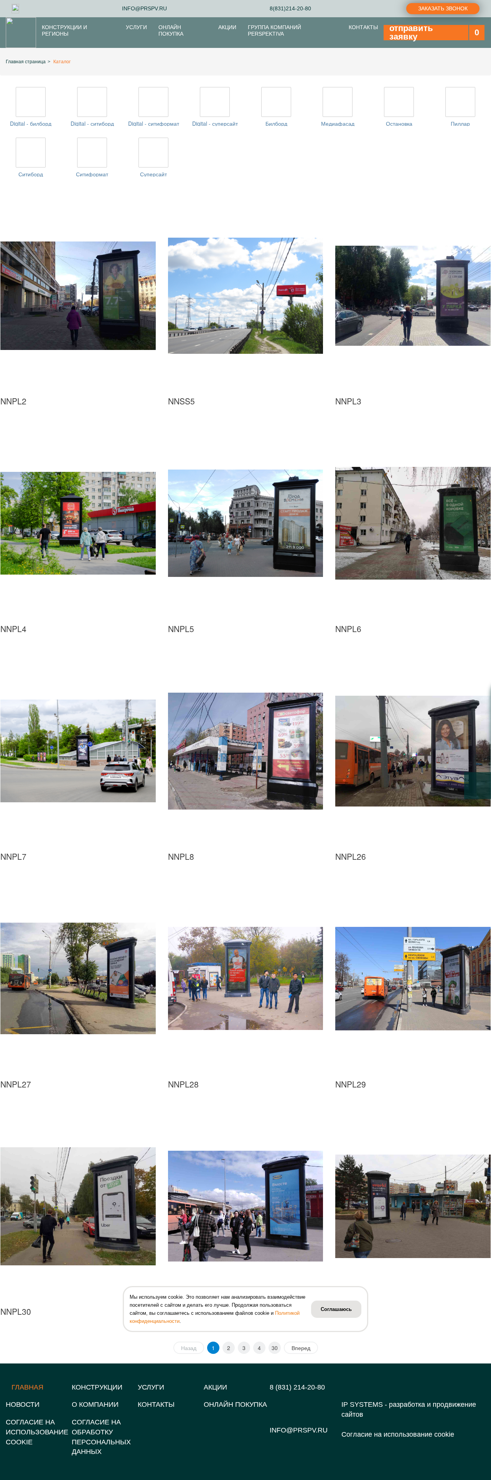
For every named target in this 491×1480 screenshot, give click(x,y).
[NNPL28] (245, 978)
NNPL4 (13, 628)
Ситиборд (30, 174)
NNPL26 (350, 856)
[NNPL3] (413, 296)
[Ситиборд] (31, 153)
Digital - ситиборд (92, 123)
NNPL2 (13, 401)
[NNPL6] (413, 523)
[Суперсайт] (153, 153)
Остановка (399, 123)
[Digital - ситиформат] (153, 102)
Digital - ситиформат (153, 123)
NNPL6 (348, 628)
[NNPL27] (78, 978)
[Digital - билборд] (31, 102)
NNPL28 (183, 1084)
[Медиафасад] (338, 102)
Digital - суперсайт (215, 123)
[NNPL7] (78, 751)
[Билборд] (276, 102)
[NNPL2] (78, 296)
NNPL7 (13, 856)
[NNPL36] (413, 1206)
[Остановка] (399, 102)
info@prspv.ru (299, 1430)
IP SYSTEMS (362, 1404)
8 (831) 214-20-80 (297, 1387)
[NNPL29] (413, 978)
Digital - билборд (30, 123)
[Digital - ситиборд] (92, 102)
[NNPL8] (245, 751)
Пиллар (460, 123)
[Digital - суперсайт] (215, 102)
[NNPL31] (245, 1206)
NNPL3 (348, 401)
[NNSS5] (245, 296)
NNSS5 (181, 401)
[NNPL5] (245, 523)
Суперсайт (153, 174)
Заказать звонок (443, 8)
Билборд (276, 123)
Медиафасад (337, 123)
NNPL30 (15, 1311)
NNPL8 (181, 856)
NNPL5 (181, 628)
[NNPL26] (413, 751)
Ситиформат (92, 174)
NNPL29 (350, 1084)
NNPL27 (15, 1084)
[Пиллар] (460, 102)
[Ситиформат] (92, 153)
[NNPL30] (78, 1206)
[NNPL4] (78, 523)
